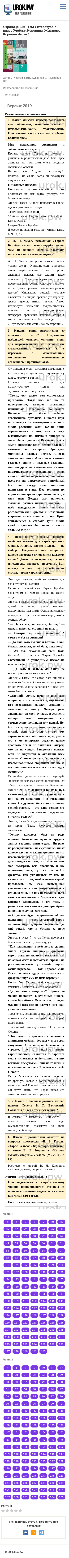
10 (52, 1221)
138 (25, 1425)
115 (52, 1410)
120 (61, 1272)
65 (16, 1250)
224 (16, 1308)
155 (61, 1279)
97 (43, 1265)
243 (16, 1475)
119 (52, 1272)
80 (16, 1396)
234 (34, 1468)
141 (34, 1279)
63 (61, 1243)
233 (25, 1468)
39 (34, 1382)
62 (52, 1243)
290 (7, 1337)
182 (16, 1446)
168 (34, 1439)
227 (34, 1308)
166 (7, 1293)
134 (7, 1279)
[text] (21, 1510)
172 (43, 1439)
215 (52, 1301)
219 (61, 1301)
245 (34, 1475)
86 (25, 1257)
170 (16, 1293)
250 (7, 1322)
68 (43, 1250)
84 (25, 1396)
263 (34, 1482)
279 (43, 1490)
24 (43, 1229)
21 (25, 1374)
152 (43, 1279)
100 (61, 1265)
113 (34, 1410)
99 (52, 1265)
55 (16, 1243)
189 (16, 1301)
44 (61, 1236)
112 (25, 1410)
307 (61, 1337)
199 (43, 1446)
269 (61, 1482)
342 (34, 1351)
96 (34, 1265)
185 (25, 1446)
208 (34, 1301)
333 (61, 1344)
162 (34, 1286)
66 (25, 1250)
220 (16, 1461)
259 (52, 1322)
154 (43, 1432)
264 (43, 1482)
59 (34, 1243)
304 (52, 1337)
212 (25, 1454)
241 (7, 1475)
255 (43, 1322)
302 (34, 1337)
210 (16, 1454)
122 (7, 1418)
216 (52, 1454)
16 (7, 1229)
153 (52, 1279)
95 (25, 1265)
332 (52, 1344)
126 (43, 1418)
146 (61, 1425)
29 (61, 1374)
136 (25, 1279)
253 (34, 1322)
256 (25, 1482)
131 (16, 1425)
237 (16, 1315)
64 (7, 1250)
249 (61, 1315)
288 (61, 1329)
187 (61, 1293)
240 (34, 1315)
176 (61, 1439)
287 (7, 1497)
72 (43, 1389)
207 (25, 1301)
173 (25, 1293)
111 (16, 1410)
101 (7, 1272)
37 (25, 1236)
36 (16, 1236)
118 (43, 1272)
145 (52, 1425)
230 (52, 1308)
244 (25, 1475)
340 (25, 1351)
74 (52, 1389)
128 (61, 1418)
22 (25, 1229)
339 (16, 1351)
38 (34, 1236)
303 (43, 1337)
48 (52, 1382)
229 (61, 1461)
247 (43, 1315)
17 (16, 1229)
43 (52, 1236)
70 (34, 1389)
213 (34, 1454)
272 (16, 1329)
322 (16, 1344)
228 (43, 1308)
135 (16, 1279)
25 (52, 1229)
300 (16, 1337)
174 (34, 1293)
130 (7, 1425)
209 (7, 1454)
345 (43, 1351)
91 (7, 1265)
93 (25, 1403)
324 (34, 1344)
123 (16, 1418)
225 (25, 1308)
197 (34, 1446)
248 (52, 1315)
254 (7, 1482)
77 (61, 1389)
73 (61, 1250)
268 (61, 1322)
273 (25, 1329)
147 (7, 1432)
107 (16, 1272)
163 (43, 1286)
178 (52, 1293)
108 (25, 1272)
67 (34, 1250)
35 (7, 1236)
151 (16, 1432)
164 (52, 1286)
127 (52, 1418)
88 (43, 1257)
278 (43, 1329)
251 (16, 1322)
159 (16, 1286)
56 (25, 1243)
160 (25, 1286)
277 (34, 1329)
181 (7, 1446)
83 (16, 1257)
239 (25, 1315)
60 (43, 1243)
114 (43, 1410)
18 (7, 1374)
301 (25, 1337)
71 (52, 1250)
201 (52, 1446)
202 (61, 1446)
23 (34, 1229)
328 (43, 1344)
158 (7, 1286)
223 (7, 1308)
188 (7, 1301)
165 (61, 1286)
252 (25, 1322)
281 (61, 1490)
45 (7, 1243)
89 (52, 1257)
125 (34, 1418)
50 (61, 1382)
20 (16, 1374)
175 (43, 1293)
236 (7, 1315)
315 (7, 1344)
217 (61, 1454)
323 (25, 1344)
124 (25, 1418)
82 (7, 1257)
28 (52, 1374)
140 (34, 1425)
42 (43, 1236)
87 (34, 1257)
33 (61, 1229)
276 (25, 1490)
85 (34, 1396)
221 (25, 1461)
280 (52, 1329)
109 (34, 1272)
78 (7, 1396)
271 (7, 1329)
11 (52, 1367)
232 (16, 1468)
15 (61, 1221)
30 (7, 1382)
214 (43, 1301)
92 (16, 1265)
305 (61, 1497)
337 (7, 1351)
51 (7, 1389)
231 (61, 1308)
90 (61, 1257)
